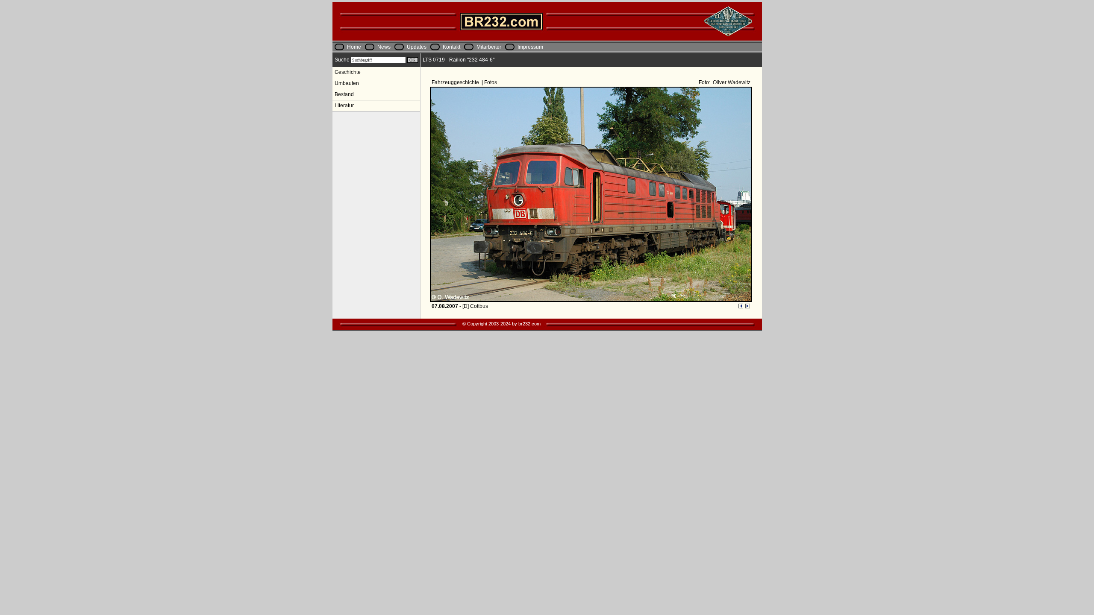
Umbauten (347, 83)
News (384, 47)
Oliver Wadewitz (731, 82)
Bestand (344, 94)
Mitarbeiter (488, 47)
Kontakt (451, 47)
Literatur (344, 105)
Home (354, 47)
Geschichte (348, 72)
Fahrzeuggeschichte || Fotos (465, 82)
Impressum (530, 47)
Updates (416, 47)
